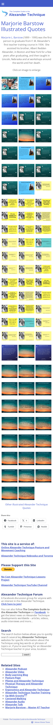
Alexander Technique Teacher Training (27, 692)
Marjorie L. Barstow (12, 37)
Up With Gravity (16, 695)
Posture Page (13, 677)
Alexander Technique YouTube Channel (24, 585)
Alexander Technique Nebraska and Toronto (27, 555)
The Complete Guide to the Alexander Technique (27, 719)
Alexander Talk (14, 704)
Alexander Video (14, 672)
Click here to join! (11, 604)
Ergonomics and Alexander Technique (27, 689)
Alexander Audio (15, 701)
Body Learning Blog (16, 674)
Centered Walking (15, 698)
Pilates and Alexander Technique (24, 680)
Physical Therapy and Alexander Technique (24, 685)
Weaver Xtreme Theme (42, 722)
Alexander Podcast (16, 668)
